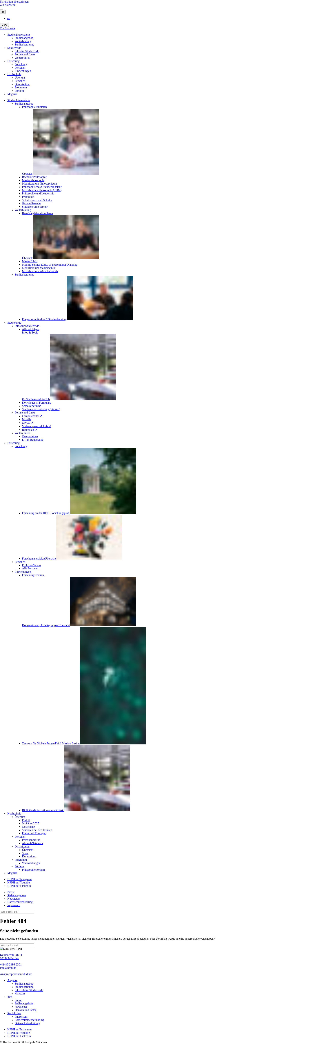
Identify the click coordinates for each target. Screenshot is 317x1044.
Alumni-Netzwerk (32, 843)
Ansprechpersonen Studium (16, 974)
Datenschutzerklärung (20, 901)
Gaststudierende (31, 203)
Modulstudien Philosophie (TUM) (41, 190)
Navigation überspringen (14, 1)
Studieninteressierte (18, 34)
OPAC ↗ (27, 422)
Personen (20, 67)
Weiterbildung (23, 41)
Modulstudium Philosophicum (39, 183)
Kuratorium (28, 856)
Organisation (22, 84)
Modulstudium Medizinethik (38, 267)
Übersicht (27, 849)
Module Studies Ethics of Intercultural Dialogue (49, 264)
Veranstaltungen (31, 863)
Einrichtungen (23, 70)
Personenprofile (31, 839)
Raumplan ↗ (29, 429)
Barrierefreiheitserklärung (29, 1019)
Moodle (26, 419)
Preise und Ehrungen (34, 833)
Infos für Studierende (27, 51)
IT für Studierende (32, 439)
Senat (25, 853)
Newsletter (13, 898)
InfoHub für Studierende (29, 990)
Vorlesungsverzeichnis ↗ (36, 426)
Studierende (14, 47)
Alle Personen (30, 568)
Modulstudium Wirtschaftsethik (40, 271)
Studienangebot (24, 37)
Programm (21, 87)
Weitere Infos (22, 57)
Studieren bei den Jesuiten (37, 830)
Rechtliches (14, 1013)
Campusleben (30, 436)
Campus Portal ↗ (32, 416)
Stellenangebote (16, 895)
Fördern (19, 90)
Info (9, 996)
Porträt (26, 820)
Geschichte (28, 826)
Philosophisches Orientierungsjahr (41, 186)
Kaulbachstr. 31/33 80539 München (11, 956)
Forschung (13, 61)
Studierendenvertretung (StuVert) (41, 409)
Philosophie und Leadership (38, 193)
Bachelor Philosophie (34, 176)
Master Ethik (29, 261)
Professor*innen (31, 565)
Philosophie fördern (33, 869)
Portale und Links (25, 54)
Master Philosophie (33, 180)
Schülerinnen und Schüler (37, 200)
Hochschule (14, 74)
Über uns (20, 77)
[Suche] (1, 9)
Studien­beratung (24, 44)
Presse (11, 892)
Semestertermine (31, 405)
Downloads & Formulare (36, 402)
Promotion (28, 196)
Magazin (12, 94)
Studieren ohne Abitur (35, 206)
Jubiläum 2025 (30, 823)
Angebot (12, 980)
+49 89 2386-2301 (11, 964)
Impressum (13, 905)
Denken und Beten (26, 1010)
